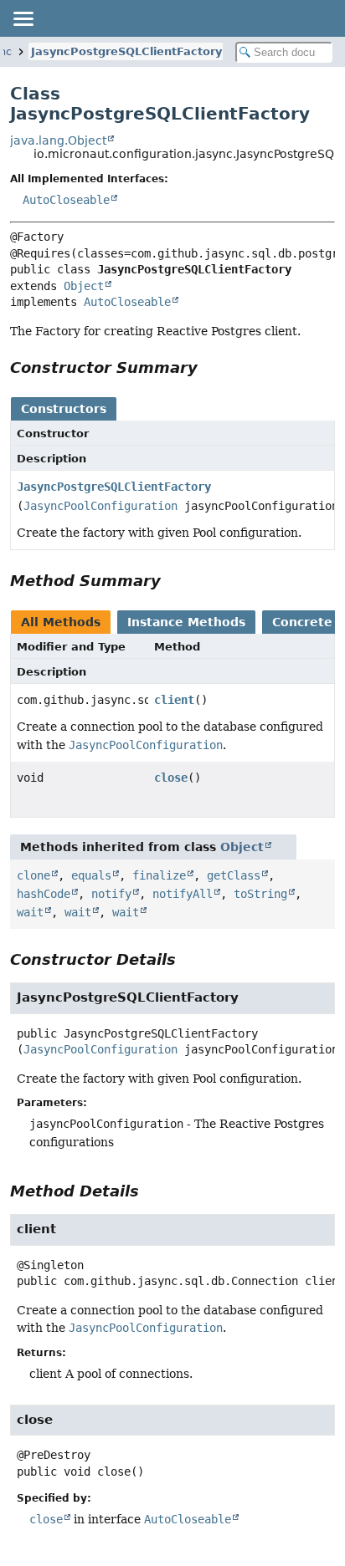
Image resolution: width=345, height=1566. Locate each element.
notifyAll (182, 893)
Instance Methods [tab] (186, 622)
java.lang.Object (58, 140)
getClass (233, 875)
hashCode (43, 893)
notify (111, 893)
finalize (159, 875)
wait (30, 912)
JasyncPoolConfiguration (100, 506)
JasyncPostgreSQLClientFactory (126, 51)
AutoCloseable (66, 200)
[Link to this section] (209, 367)
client (174, 699)
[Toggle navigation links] (22, 18)
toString (260, 893)
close (171, 777)
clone (33, 875)
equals (91, 875)
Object (84, 286)
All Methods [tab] (60, 622)
